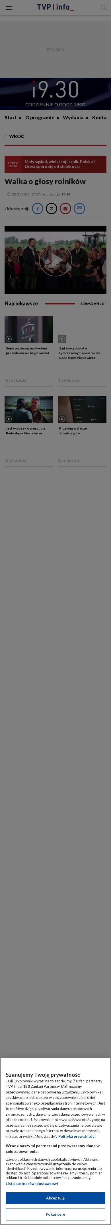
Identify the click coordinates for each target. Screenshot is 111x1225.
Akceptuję (55, 1198)
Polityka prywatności (77, 1136)
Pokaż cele (55, 1214)
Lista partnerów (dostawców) (32, 1183)
